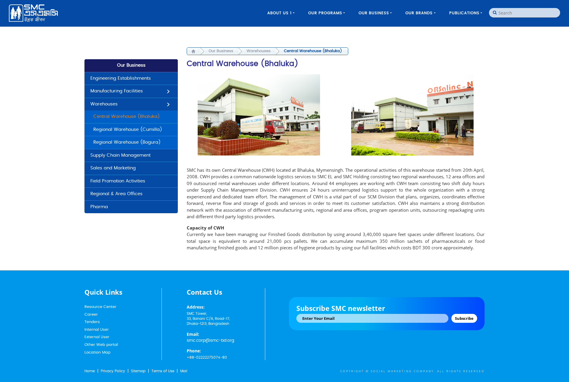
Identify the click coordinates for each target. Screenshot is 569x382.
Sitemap (138, 371)
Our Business (374, 13)
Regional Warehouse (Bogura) (127, 142)
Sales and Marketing (113, 168)
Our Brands (419, 13)
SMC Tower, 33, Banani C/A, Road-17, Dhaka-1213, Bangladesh (208, 318)
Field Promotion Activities (117, 181)
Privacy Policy (113, 371)
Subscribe (464, 318)
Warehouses (104, 104)
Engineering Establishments (120, 78)
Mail (183, 371)
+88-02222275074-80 (207, 357)
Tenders (92, 322)
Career (91, 315)
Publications (464, 13)
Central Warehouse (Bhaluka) (126, 116)
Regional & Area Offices (116, 194)
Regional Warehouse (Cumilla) (127, 129)
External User (96, 337)
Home (89, 371)
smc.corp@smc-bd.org (210, 340)
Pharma (99, 207)
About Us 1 (279, 13)
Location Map (97, 352)
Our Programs (325, 13)
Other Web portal (101, 345)
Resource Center (100, 307)
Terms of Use (162, 371)
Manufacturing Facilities (116, 91)
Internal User (96, 330)
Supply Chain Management (120, 155)
